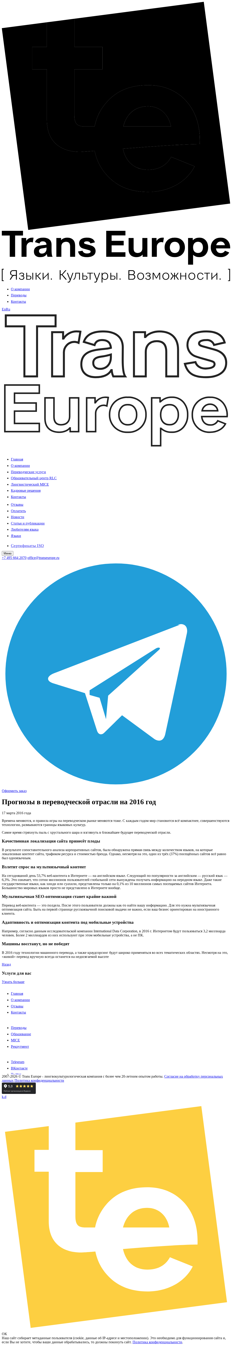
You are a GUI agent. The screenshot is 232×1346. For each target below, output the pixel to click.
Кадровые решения (26, 490)
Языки (16, 536)
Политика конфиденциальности (39, 1080)
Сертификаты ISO (27, 545)
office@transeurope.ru (43, 558)
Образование (21, 1034)
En (4, 309)
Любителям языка (25, 529)
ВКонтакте (19, 1068)
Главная (17, 459)
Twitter (16, 1074)
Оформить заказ (14, 791)
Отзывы (17, 504)
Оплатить (18, 511)
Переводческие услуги (28, 472)
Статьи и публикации (28, 523)
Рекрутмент (20, 1046)
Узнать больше (13, 982)
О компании (20, 289)
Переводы (19, 295)
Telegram (17, 1062)
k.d (4, 1097)
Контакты (18, 301)
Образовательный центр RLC (34, 478)
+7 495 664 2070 (14, 558)
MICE (15, 1040)
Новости (17, 517)
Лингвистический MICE (30, 484)
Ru (8, 309)
